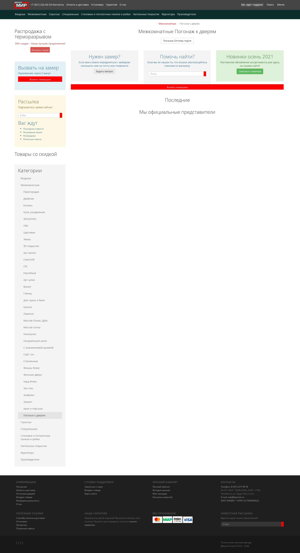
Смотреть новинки (250, 71)
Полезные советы (25, 528)
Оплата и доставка (77, 4)
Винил (27, 286)
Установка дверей (25, 493)
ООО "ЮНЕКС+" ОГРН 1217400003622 (240, 500)
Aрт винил (29, 252)
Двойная (28, 198)
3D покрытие (31, 246)
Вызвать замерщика (40, 79)
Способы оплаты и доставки (30, 518)
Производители (186, 14)
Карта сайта (91, 493)
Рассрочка (21, 486)
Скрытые (54, 14)
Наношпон (29, 334)
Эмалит (27, 401)
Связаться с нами (94, 486)
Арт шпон (29, 280)
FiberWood (29, 273)
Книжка (27, 205)
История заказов (161, 490)
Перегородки (31, 191)
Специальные (70, 14)
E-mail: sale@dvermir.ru (232, 497)
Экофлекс (29, 395)
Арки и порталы (33, 408)
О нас (123, 4)
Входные (20, 14)
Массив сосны (31, 327)
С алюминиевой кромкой (38, 347)
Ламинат (28, 313)
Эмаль (27, 239)
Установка (97, 4)
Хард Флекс (30, 381)
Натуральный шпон (35, 340)
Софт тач (28, 354)
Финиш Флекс (31, 368)
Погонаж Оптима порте (177, 40)
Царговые (29, 232)
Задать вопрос (104, 71)
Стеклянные (30, 361)
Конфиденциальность (27, 500)
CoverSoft (29, 259)
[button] (251, 5)
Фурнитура (168, 14)
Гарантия (111, 4)
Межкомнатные (37, 14)
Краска (27, 307)
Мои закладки (160, 493)
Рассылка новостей (162, 497)
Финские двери (32, 374)
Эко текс (28, 388)
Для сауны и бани (34, 300)
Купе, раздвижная (34, 212)
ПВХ (25, 225)
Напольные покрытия (146, 14)
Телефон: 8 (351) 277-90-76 (234, 486)
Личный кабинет (161, 486)
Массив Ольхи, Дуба (35, 320)
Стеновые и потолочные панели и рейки (106, 14)
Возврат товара (24, 497)
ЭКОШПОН (29, 219)
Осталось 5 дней (40, 50)
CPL (25, 266)
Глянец (27, 293)
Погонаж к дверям (34, 415)
